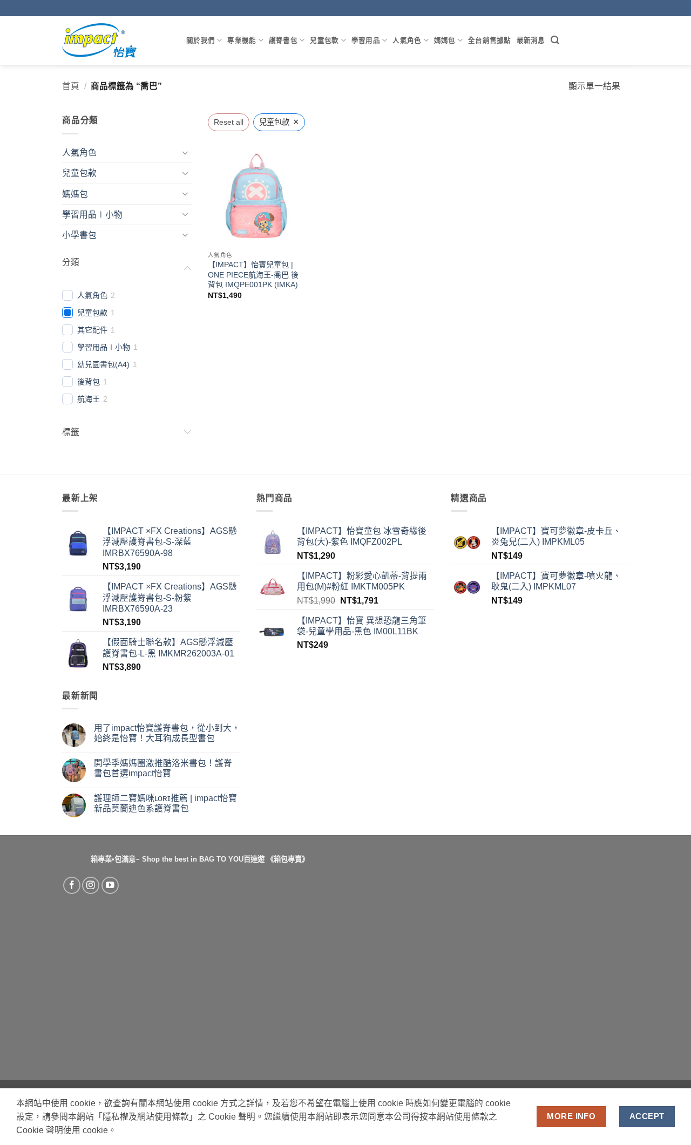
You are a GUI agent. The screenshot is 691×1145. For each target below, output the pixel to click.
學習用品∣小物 (92, 214)
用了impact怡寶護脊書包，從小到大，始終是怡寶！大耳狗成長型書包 (167, 733)
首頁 (70, 86)
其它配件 (92, 330)
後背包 (88, 381)
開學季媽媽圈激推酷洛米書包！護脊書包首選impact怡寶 (163, 768)
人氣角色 (406, 40)
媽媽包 (445, 40)
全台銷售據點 (489, 40)
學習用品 (365, 40)
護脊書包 (283, 40)
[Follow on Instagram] (90, 885)
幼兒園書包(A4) (103, 364)
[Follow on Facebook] (71, 885)
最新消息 (531, 40)
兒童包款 (324, 40)
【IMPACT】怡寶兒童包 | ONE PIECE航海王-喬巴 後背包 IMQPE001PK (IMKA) (253, 274)
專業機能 (241, 40)
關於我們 (200, 40)
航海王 (88, 399)
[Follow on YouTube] (110, 885)
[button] (555, 40)
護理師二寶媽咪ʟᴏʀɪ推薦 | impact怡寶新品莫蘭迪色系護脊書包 (165, 803)
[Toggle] (185, 152)
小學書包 (79, 235)
